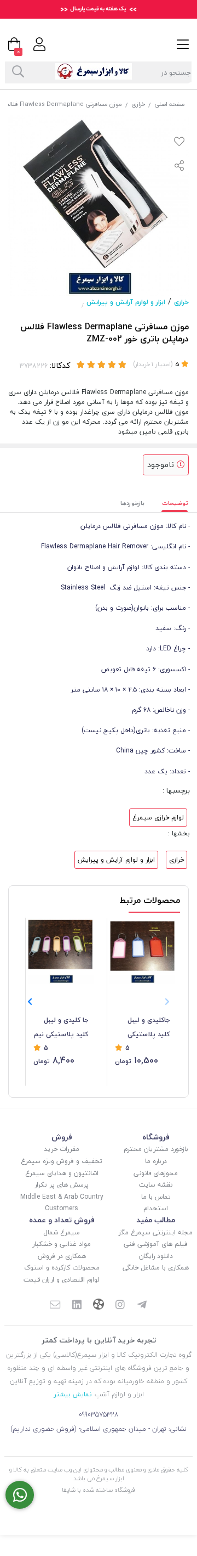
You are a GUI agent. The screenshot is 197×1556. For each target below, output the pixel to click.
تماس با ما (156, 1197)
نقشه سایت (155, 1184)
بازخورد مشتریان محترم (156, 1149)
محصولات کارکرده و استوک (62, 1267)
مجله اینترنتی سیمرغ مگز (156, 1232)
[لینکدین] (76, 1305)
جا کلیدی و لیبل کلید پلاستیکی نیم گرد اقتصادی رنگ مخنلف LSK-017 (61, 1028)
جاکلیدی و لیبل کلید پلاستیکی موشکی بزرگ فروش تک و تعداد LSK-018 (144, 1028)
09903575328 (99, 1414)
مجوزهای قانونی (156, 1173)
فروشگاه (156, 1137)
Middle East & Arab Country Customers (61, 1203)
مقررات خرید (61, 1149)
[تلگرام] (142, 1305)
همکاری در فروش (62, 1256)
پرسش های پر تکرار (61, 1184)
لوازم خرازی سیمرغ (158, 817)
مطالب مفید (155, 1220)
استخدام (155, 1208)
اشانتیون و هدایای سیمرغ (62, 1173)
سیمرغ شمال (61, 1232)
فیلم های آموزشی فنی (156, 1244)
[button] (29, 1002)
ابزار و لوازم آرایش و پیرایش (125, 302)
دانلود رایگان (156, 1256)
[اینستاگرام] (120, 1305)
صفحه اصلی (169, 104)
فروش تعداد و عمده (62, 1220)
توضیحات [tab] (175, 503)
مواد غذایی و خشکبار (61, 1244)
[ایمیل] (54, 1305)
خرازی (138, 104)
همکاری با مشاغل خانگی (156, 1267)
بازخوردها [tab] (132, 503)
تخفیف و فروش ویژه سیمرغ (61, 1161)
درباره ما (156, 1161)
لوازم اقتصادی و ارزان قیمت (62, 1279)
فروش (61, 1137)
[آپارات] (98, 1305)
